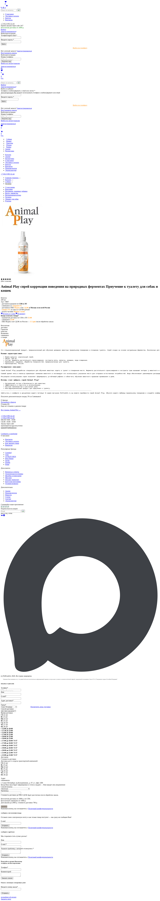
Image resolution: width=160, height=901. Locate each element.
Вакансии (9, 445)
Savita (7, 460)
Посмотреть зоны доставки (40, 707)
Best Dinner (9, 458)
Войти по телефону (80, 48)
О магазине (9, 14)
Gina (7, 455)
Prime (7, 464)
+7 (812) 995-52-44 (7, 24)
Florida (7, 462)
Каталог (8, 155)
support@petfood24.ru (8, 428)
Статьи (7, 497)
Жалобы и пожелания (13, 476)
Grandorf (8, 453)
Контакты (9, 20)
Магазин (8, 478)
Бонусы (8, 18)
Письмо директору (12, 480)
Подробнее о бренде (8, 402)
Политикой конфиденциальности (40, 809)
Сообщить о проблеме (9, 434)
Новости (8, 495)
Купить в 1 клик (9, 314)
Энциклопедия (10, 170)
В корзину (21, 314)
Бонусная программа (13, 482)
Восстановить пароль (9, 53)
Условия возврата (11, 484)
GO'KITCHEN (10, 457)
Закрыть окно (6, 899)
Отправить (5, 825)
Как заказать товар (12, 443)
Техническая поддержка (14, 474)
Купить (4, 806)
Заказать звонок (7, 878)
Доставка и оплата (12, 16)
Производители (11, 168)
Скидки (8, 499)
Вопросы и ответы (12, 472)
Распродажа (9, 159)
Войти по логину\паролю (10, 63)
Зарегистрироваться (24, 51)
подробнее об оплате (8, 897)
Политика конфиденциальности (13, 430)
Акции (7, 157)
